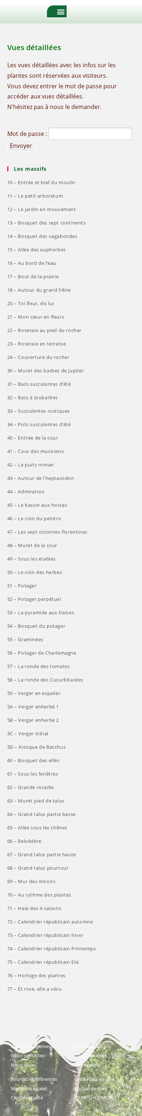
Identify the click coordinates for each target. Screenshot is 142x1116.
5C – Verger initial (27, 733)
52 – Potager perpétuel (34, 599)
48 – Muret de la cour (32, 545)
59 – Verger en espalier (34, 693)
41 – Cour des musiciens (35, 451)
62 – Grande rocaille (30, 787)
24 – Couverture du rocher (38, 357)
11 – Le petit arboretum (35, 196)
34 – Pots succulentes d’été (39, 424)
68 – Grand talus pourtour (38, 868)
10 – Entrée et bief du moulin (41, 182)
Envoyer (21, 146)
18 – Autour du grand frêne (39, 290)
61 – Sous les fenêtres (32, 774)
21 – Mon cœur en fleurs (35, 317)
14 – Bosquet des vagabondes (42, 236)
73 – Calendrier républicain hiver (45, 935)
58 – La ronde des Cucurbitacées (45, 679)
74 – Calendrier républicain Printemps (51, 948)
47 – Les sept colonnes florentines (47, 532)
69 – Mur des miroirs (31, 881)
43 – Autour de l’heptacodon (40, 478)
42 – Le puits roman (30, 464)
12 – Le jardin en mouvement (41, 209)
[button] (61, 11)
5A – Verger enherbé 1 (33, 706)
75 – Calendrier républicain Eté (43, 962)
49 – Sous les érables (31, 558)
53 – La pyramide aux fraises (40, 612)
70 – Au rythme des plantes (39, 894)
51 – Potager (22, 585)
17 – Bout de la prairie (33, 276)
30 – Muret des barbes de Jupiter (45, 370)
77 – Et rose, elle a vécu (34, 989)
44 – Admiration (26, 491)
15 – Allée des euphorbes (36, 249)
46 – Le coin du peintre (34, 518)
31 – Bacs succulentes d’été (39, 384)
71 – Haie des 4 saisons (34, 908)
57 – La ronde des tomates (38, 666)
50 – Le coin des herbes (34, 572)
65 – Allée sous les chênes (37, 827)
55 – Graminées (25, 639)
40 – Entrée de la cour (32, 437)
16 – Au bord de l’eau (32, 263)
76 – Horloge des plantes (36, 975)
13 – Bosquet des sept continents (46, 222)
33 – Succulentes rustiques (38, 411)
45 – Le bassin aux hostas (37, 505)
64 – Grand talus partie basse (41, 814)
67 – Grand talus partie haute (41, 854)
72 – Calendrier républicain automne (50, 921)
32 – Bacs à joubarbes (32, 397)
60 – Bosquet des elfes (33, 760)
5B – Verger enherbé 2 (33, 720)
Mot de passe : (27, 134)
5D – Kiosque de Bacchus (36, 747)
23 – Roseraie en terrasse (36, 343)
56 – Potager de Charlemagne (41, 653)
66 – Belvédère (24, 841)
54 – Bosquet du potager (36, 626)
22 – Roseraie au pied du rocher (44, 330)
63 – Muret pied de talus (35, 800)
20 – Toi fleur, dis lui (30, 303)
